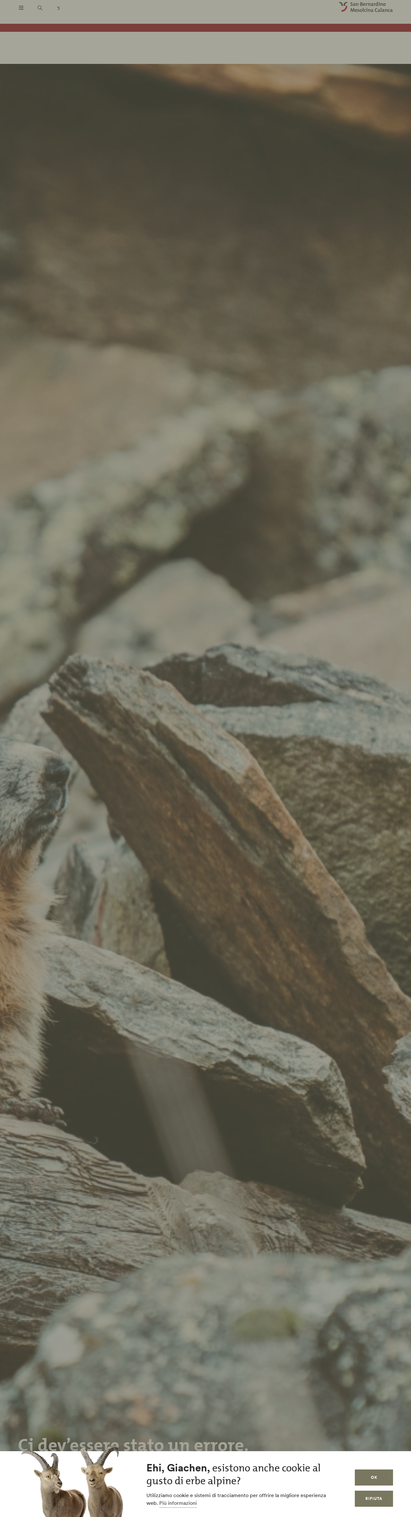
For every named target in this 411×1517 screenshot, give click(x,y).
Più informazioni (178, 1503)
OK (374, 1477)
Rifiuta (373, 1498)
